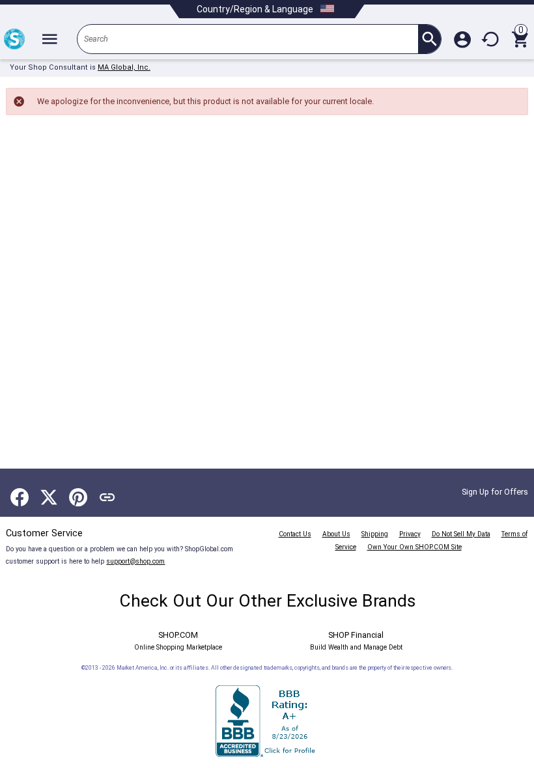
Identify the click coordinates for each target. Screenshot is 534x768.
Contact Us (295, 534)
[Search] (429, 39)
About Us (336, 534)
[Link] (107, 497)
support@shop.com (135, 561)
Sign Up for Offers (495, 492)
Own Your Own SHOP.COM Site (414, 547)
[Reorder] (491, 39)
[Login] (462, 39)
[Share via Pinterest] (78, 497)
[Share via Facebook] (19, 497)
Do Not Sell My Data (461, 534)
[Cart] (519, 39)
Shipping (374, 534)
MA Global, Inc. (124, 67)
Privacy (410, 534)
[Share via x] (49, 497)
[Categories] (49, 39)
